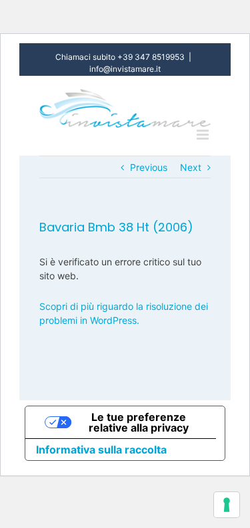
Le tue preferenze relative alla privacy (139, 422)
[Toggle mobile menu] (204, 135)
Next (190, 167)
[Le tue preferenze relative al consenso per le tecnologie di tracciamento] (226, 504)
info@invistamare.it (125, 69)
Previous (148, 167)
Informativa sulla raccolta (101, 449)
